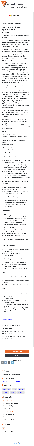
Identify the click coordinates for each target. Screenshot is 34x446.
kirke (15, 389)
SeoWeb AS (17, 443)
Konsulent (5, 392)
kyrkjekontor (20, 392)
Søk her (17, 355)
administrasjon (6, 389)
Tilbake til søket (17, 351)
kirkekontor (21, 389)
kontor (12, 392)
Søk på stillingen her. (7, 319)
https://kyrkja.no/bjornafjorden (11, 381)
